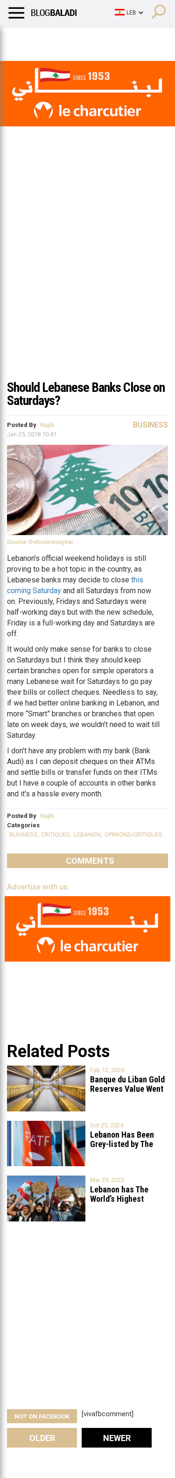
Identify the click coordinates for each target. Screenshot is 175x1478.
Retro (94, 40)
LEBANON (87, 834)
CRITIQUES (55, 834)
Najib (47, 424)
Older (42, 1438)
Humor (60, 40)
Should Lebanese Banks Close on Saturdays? (86, 394)
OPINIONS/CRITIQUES (133, 834)
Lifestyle (21, 40)
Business (150, 424)
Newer (117, 1438)
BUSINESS (23, 834)
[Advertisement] (87, 281)
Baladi (127, 40)
